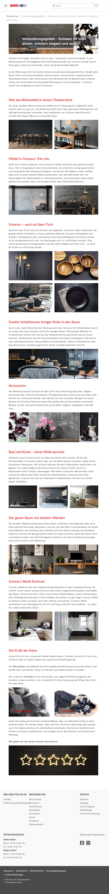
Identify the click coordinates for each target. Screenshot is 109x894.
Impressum (8, 871)
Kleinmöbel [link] (34, 810)
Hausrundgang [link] (87, 806)
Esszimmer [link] (34, 803)
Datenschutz (21, 871)
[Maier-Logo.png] (18, 5)
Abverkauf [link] (34, 820)
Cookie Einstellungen (14, 874)
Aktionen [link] (84, 799)
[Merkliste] (96, 5)
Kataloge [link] (84, 803)
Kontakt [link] (7, 799)
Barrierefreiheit (36, 871)
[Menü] (5, 5)
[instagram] (88, 843)
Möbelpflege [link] (86, 810)
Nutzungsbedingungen (56, 871)
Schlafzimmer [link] (35, 806)
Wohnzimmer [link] (35, 799)
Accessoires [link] (34, 813)
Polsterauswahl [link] (36, 824)
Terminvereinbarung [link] (90, 813)
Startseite (12, 16)
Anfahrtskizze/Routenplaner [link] (16, 803)
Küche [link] (32, 817)
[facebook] (82, 843)
